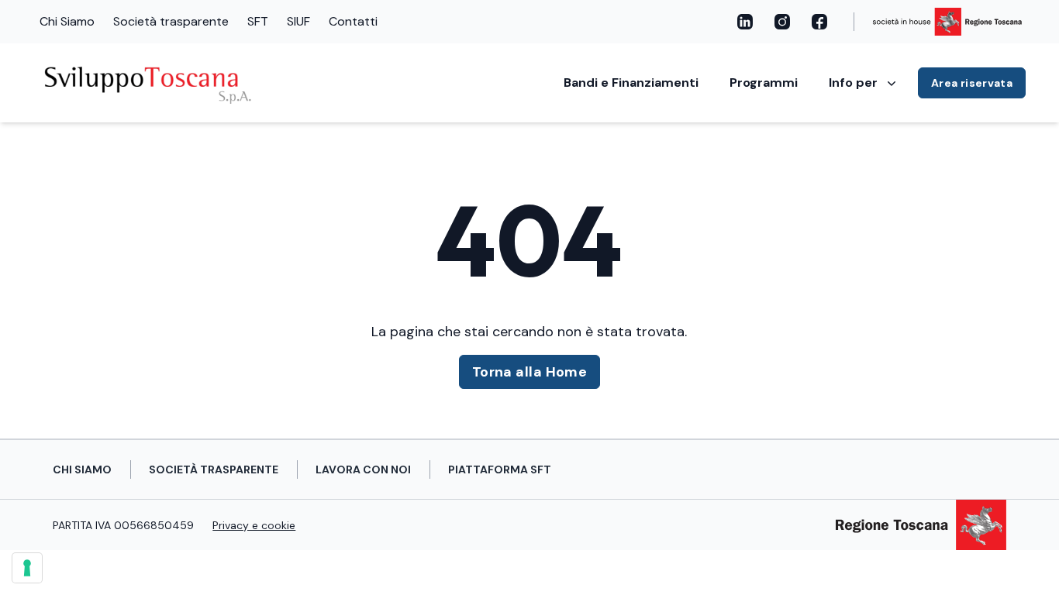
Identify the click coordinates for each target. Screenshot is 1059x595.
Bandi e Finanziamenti (631, 82)
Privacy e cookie (253, 525)
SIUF (298, 21)
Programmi (764, 82)
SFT (257, 21)
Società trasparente (171, 21)
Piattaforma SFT (499, 469)
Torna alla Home (530, 372)
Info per (853, 82)
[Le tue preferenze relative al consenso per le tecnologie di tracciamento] (27, 568)
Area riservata (971, 83)
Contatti (353, 21)
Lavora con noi (363, 469)
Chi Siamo (67, 21)
